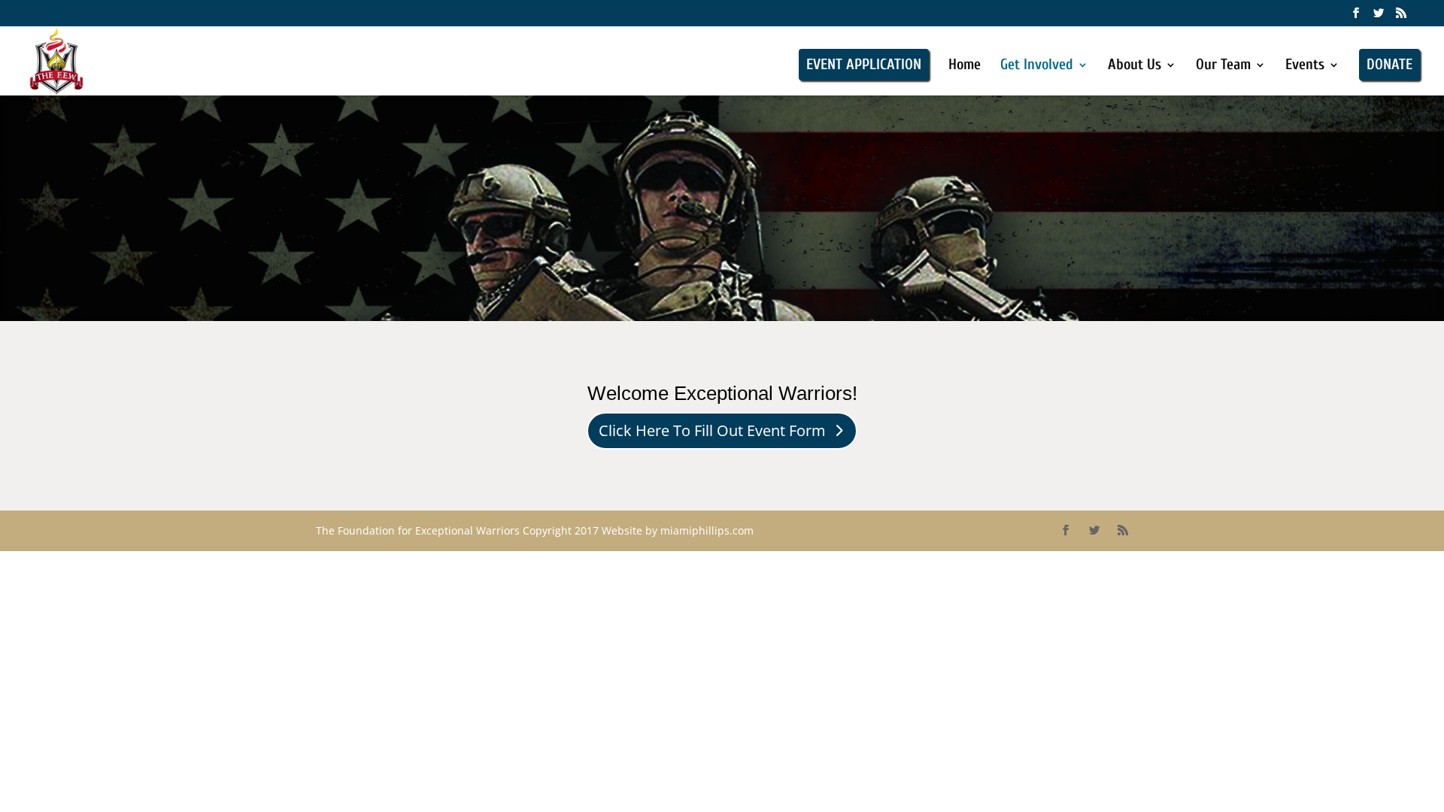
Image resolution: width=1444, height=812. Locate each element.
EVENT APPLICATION (863, 64)
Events (1304, 66)
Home (964, 66)
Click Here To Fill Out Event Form (712, 430)
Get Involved (1036, 66)
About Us (1134, 66)
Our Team (1223, 66)
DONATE (1389, 64)
